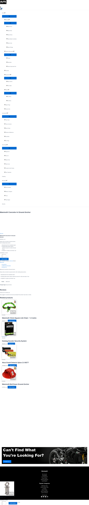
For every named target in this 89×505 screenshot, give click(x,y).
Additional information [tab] (6, 265)
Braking (6, 19)
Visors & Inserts (8, 124)
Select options (12, 365)
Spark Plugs (7, 104)
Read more (11, 343)
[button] (4, 13)
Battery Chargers (8, 191)
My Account (44, 474)
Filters (6, 89)
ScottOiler (7, 136)
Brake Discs (10, 26)
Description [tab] (4, 264)
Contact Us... (7, 461)
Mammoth (2, 262)
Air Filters (9, 96)
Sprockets (9, 62)
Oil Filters (9, 100)
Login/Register (44, 480)
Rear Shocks (10, 81)
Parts (3, 12)
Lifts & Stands (8, 187)
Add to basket (4, 259)
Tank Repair (7, 199)
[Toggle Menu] (9, 16)
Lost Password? (44, 476)
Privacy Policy (44, 478)
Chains (9, 58)
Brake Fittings (10, 47)
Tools (6, 195)
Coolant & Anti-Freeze (9, 168)
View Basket (44, 475)
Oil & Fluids (4, 144)
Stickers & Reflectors (9, 132)
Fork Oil (6, 155)
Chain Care (7, 164)
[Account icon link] (0, 7)
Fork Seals (10, 85)
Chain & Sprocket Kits (12, 66)
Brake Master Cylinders (12, 38)
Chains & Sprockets (9, 51)
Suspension (7, 74)
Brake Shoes (10, 34)
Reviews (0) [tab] (4, 267)
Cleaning (3, 176)
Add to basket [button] (12, 320)
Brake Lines (10, 43)
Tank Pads (7, 119)
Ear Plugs (7, 140)
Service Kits (7, 109)
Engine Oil (7, 151)
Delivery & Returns (44, 479)
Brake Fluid (7, 159)
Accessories (4, 113)
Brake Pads (10, 30)
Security (3, 203)
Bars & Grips (7, 128)
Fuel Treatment (8, 172)
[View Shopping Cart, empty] (1, 9)
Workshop (4, 180)
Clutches (7, 70)
